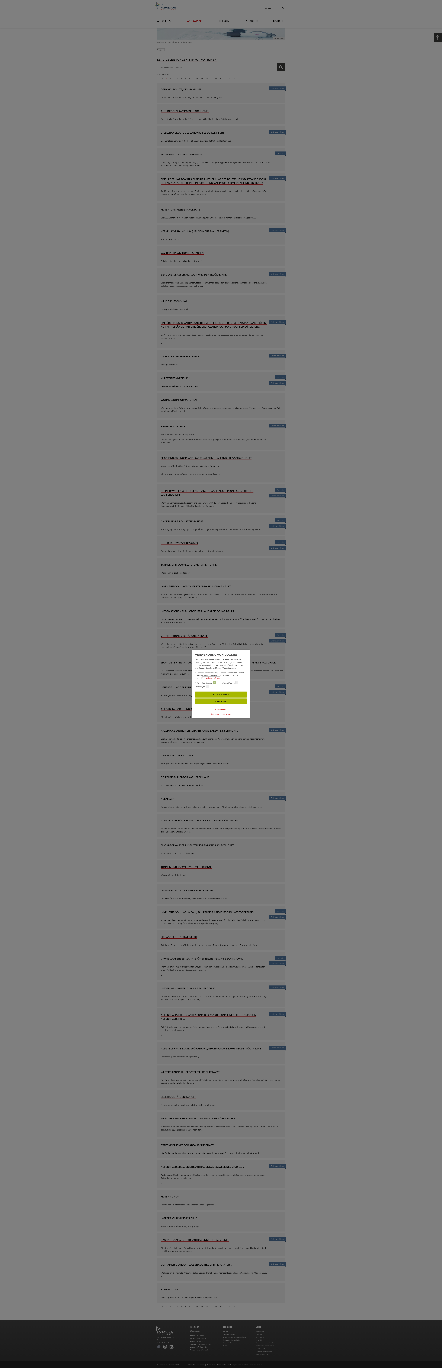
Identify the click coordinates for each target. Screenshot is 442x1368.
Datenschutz (226, 714)
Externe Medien (228, 682)
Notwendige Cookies (203, 682)
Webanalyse (200, 686)
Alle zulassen (221, 694)
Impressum (215, 714)
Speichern (221, 701)
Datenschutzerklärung (211, 678)
